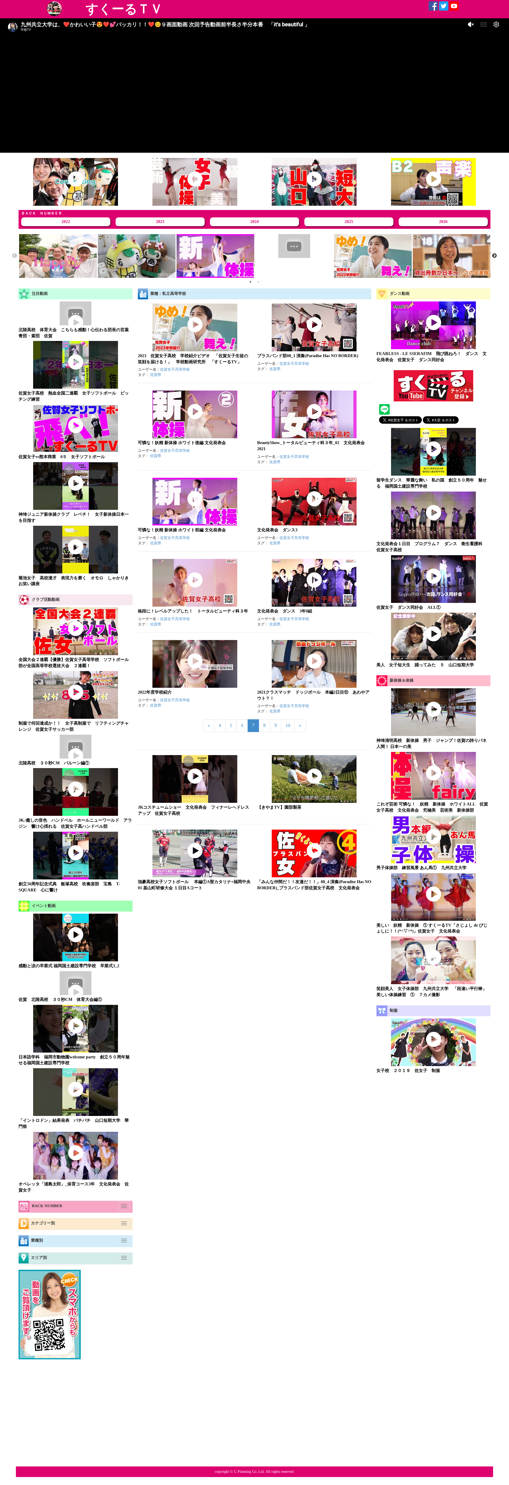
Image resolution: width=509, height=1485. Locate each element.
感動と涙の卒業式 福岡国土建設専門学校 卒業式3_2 (69, 965)
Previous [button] (14, 256)
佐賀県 (155, 375)
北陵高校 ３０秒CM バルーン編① (54, 763)
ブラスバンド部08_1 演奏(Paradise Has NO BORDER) (307, 355)
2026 (443, 221)
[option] (58, 256)
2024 (254, 221)
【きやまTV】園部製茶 (279, 807)
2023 (160, 221)
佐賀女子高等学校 (175, 369)
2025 (349, 221)
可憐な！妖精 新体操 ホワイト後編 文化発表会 (182, 442)
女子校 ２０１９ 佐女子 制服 (408, 1070)
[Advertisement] (433, 1118)
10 (288, 725)
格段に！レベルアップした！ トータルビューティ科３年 (193, 611)
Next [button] (494, 256)
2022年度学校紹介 (155, 692)
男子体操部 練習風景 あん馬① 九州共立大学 (421, 867)
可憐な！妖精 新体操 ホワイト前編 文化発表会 (182, 530)
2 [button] (258, 281)
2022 (66, 221)
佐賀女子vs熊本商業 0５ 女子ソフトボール (62, 456)
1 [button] (250, 281)
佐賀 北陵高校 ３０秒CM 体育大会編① (60, 999)
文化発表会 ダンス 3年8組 (284, 611)
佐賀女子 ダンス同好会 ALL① (408, 607)
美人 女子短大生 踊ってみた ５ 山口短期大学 (425, 665)
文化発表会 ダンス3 (277, 530)
